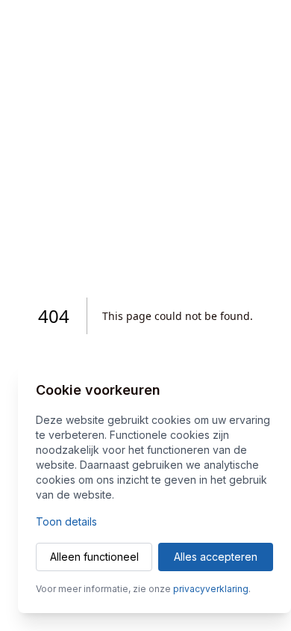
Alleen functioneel (94, 556)
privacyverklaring (210, 588)
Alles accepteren (215, 556)
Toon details (66, 521)
